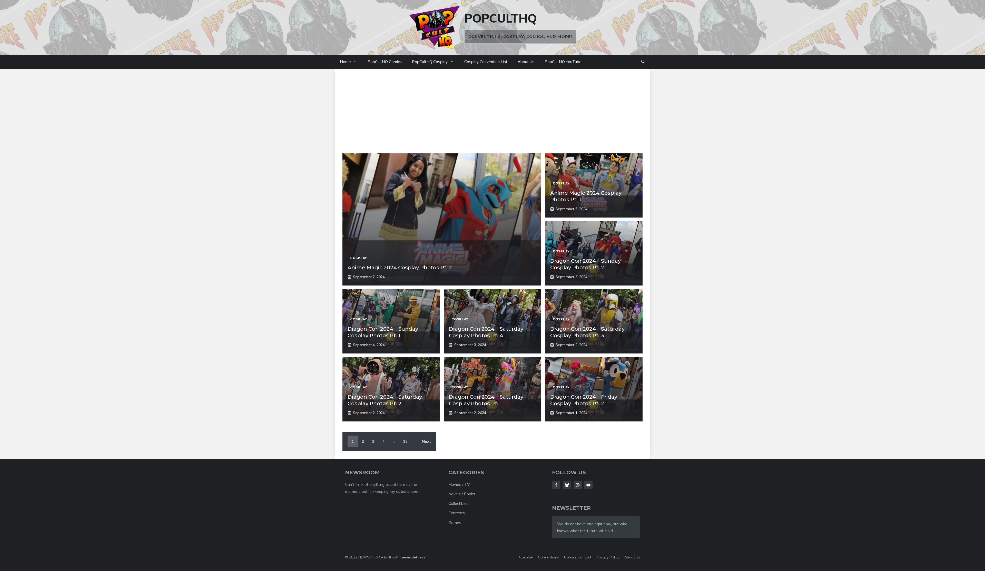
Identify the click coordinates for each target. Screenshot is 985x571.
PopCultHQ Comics (385, 61)
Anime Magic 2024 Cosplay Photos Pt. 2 (400, 267)
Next (426, 441)
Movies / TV (459, 484)
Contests (456, 512)
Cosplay (526, 557)
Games (454, 522)
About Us (526, 61)
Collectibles (458, 503)
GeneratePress (412, 557)
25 (405, 441)
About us (632, 557)
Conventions (548, 557)
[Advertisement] (492, 115)
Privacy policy (607, 557)
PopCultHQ (501, 18)
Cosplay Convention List (485, 61)
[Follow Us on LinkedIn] (588, 485)
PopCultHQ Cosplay (430, 61)
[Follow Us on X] (567, 485)
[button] (643, 62)
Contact (584, 557)
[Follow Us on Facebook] (556, 485)
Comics (571, 557)
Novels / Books (461, 493)
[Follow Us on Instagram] (578, 485)
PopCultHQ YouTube (563, 61)
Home (345, 61)
